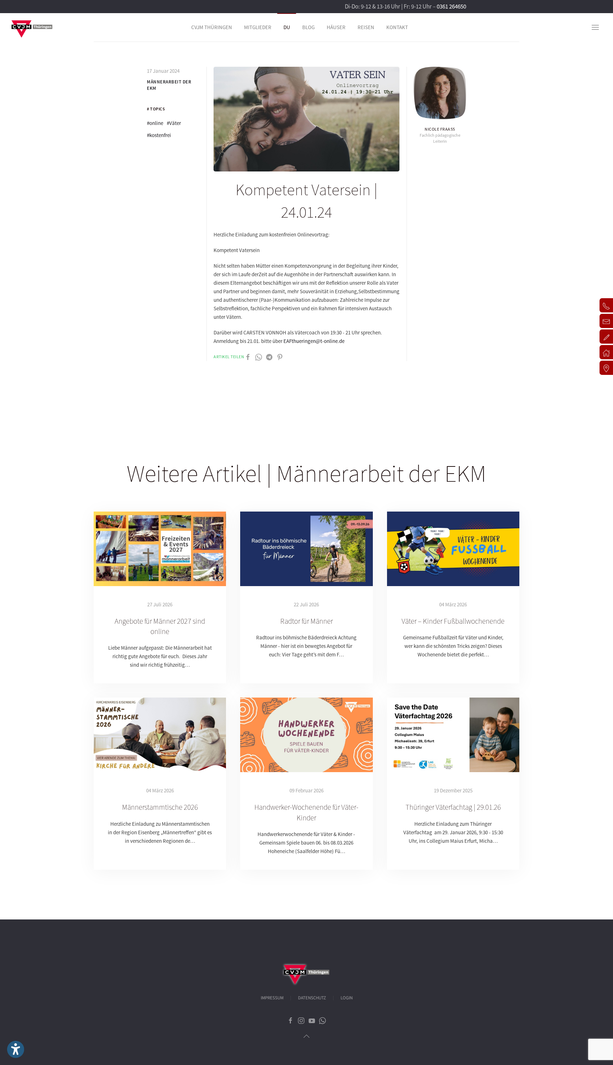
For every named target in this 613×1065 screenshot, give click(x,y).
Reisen (366, 27)
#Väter (174, 123)
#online (155, 123)
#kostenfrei (159, 135)
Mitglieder (257, 27)
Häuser (336, 27)
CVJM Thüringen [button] (211, 27)
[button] (595, 27)
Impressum (272, 998)
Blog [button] (308, 27)
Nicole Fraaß (440, 129)
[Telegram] (269, 356)
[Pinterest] (279, 356)
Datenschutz (312, 998)
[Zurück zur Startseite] (32, 27)
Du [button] (286, 27)
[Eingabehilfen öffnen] (15, 1049)
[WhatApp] (258, 356)
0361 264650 (451, 6)
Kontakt (397, 27)
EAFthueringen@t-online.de (313, 341)
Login (347, 998)
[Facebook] (248, 356)
